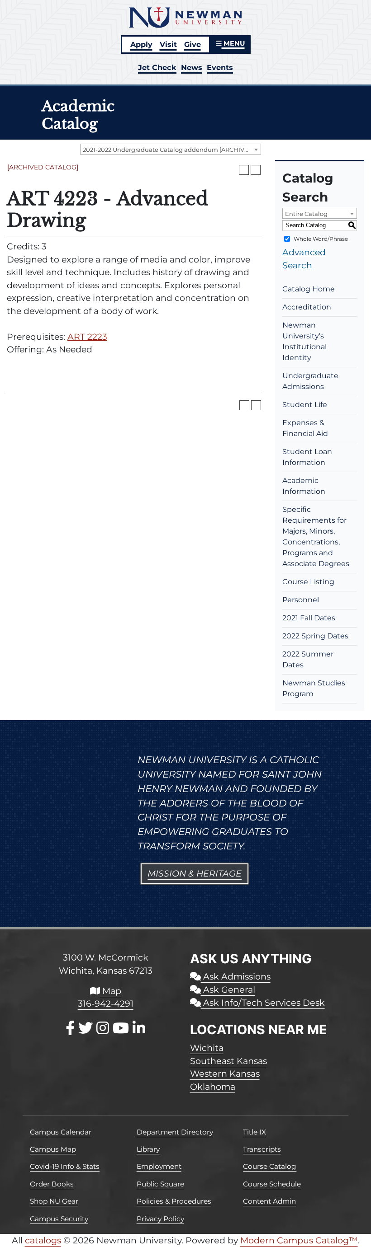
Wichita (207, 1047)
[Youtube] (121, 1028)
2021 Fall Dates (308, 618)
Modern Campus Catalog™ (299, 1240)
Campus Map (53, 1149)
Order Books (52, 1184)
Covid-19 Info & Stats (65, 1166)
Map (110, 990)
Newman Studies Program (313, 688)
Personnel (300, 599)
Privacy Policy (160, 1218)
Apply (141, 44)
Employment (159, 1166)
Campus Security (59, 1218)
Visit (168, 44)
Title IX (254, 1132)
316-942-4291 (105, 1003)
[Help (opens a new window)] (256, 170)
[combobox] (170, 149)
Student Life (304, 404)
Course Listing (308, 581)
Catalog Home (308, 289)
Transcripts (262, 1149)
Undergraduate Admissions (310, 381)
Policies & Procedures (174, 1201)
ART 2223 (87, 337)
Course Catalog (269, 1166)
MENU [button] (233, 43)
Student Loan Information (307, 457)
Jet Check (157, 67)
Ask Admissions (236, 976)
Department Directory (175, 1132)
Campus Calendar (60, 1132)
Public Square (160, 1184)
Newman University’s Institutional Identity (304, 341)
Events (220, 67)
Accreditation (306, 307)
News (191, 67)
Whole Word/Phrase (321, 238)
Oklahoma (212, 1086)
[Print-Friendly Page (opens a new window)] (244, 170)
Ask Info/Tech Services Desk (263, 1002)
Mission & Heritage (194, 873)
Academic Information (303, 486)
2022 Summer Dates (307, 659)
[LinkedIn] (139, 1028)
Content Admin (269, 1201)
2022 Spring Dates (315, 636)
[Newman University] (185, 16)
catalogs (43, 1240)
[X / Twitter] (85, 1028)
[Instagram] (102, 1028)
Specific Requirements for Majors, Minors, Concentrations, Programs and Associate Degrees (315, 536)
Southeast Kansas (228, 1060)
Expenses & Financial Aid (305, 428)
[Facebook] (70, 1028)
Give (192, 44)
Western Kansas (225, 1073)
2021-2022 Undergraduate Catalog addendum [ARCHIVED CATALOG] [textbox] (172, 149)
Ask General (228, 989)
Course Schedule (272, 1184)
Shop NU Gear (54, 1201)
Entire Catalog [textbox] (306, 213)
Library (148, 1149)
